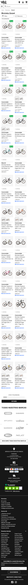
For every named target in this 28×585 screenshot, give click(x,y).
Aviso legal (4, 521)
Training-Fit (18, 548)
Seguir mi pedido (5, 504)
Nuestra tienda (5, 528)
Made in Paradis (5, 553)
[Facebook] (12, 582)
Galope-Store (4, 544)
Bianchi (3, 163)
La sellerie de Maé (6, 551)
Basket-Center (5, 534)
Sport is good (18, 546)
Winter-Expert (18, 555)
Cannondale (4, 37)
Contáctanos (14, 453)
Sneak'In (17, 543)
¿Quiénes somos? (6, 513)
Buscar (8, 6)
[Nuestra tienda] (19, 2)
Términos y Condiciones (7, 517)
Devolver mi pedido (6, 506)
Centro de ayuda (5, 503)
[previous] (1, 424)
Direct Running (5, 537)
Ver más (14, 401)
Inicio (2, 10)
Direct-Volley (4, 539)
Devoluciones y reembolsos (8, 519)
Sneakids (17, 544)
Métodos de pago (5, 522)
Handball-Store (5, 548)
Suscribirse (14, 572)
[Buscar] (5, 6)
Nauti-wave (4, 555)
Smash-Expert (18, 541)
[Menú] (2, 6)
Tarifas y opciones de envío (8, 524)
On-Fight (3, 557)
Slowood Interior (19, 539)
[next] (27, 424)
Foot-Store (4, 543)
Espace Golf (4, 541)
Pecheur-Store (18, 535)
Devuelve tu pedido (14, 481)
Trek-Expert (18, 550)
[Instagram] (16, 582)
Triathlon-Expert (19, 551)
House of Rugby (5, 550)
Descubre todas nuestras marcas (14, 441)
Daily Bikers (4, 535)
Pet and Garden (19, 537)
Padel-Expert (18, 534)
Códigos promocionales (7, 508)
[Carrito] (26, 2)
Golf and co (4, 546)
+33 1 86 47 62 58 (14, 458)
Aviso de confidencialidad (8, 526)
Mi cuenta (3, 501)
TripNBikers (18, 553)
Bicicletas (7, 10)
